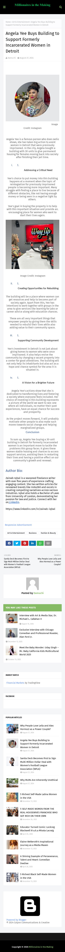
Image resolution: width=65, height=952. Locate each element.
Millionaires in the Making (41, 947)
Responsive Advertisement (18, 525)
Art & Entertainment (21, 22)
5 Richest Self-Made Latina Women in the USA (38, 796)
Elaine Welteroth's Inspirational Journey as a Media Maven (36, 843)
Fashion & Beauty (48, 533)
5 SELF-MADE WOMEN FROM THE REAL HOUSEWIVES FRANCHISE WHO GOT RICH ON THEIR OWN (38, 812)
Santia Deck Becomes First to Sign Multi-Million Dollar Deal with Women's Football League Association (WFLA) (38, 763)
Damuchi (12, 58)
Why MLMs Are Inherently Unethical (39, 780)
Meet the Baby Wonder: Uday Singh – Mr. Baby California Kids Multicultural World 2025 (39, 651)
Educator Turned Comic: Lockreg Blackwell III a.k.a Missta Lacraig (37, 829)
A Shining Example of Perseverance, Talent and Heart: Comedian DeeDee (39, 860)
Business (33, 533)
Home (8, 22)
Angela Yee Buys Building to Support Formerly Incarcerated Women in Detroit (36, 744)
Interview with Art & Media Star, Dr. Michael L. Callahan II (38, 617)
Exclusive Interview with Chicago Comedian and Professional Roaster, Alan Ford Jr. (38, 633)
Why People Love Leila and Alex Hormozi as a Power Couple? (36, 727)
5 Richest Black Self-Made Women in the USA (38, 876)
